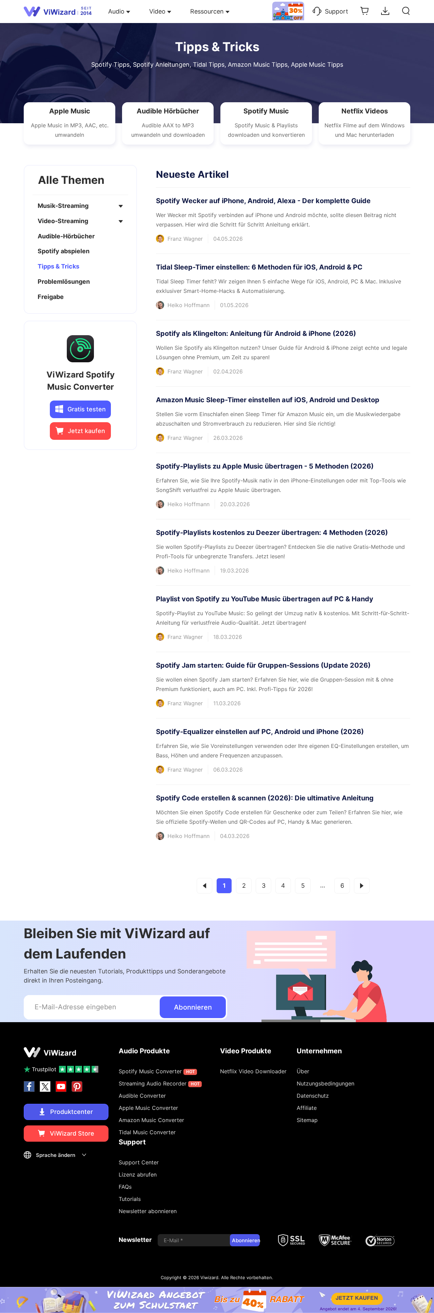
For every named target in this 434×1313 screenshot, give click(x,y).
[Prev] (204, 886)
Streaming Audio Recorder (159, 1083)
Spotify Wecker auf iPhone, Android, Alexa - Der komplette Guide (263, 201)
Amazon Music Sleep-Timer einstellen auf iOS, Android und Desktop (267, 400)
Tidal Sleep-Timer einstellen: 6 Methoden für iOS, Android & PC (259, 267)
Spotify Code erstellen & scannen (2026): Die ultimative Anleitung (265, 798)
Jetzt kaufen (85, 431)
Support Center (139, 1162)
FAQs (125, 1186)
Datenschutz (313, 1095)
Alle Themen (71, 180)
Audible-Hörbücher (66, 236)
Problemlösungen (64, 281)
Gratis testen (86, 409)
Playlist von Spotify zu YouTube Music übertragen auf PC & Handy (264, 599)
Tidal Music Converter (147, 1132)
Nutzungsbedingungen (325, 1083)
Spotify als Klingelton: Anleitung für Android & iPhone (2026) (256, 333)
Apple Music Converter (148, 1107)
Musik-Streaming (63, 206)
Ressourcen (207, 11)
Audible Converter (142, 1095)
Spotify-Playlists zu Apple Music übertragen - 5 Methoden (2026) (265, 466)
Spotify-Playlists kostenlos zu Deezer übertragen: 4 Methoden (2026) (272, 533)
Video (157, 11)
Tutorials (130, 1199)
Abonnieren (193, 1007)
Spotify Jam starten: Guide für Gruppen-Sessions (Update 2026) (263, 665)
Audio (116, 11)
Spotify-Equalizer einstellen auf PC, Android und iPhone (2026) (260, 732)
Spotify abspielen (64, 251)
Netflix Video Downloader (253, 1071)
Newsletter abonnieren (148, 1211)
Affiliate (307, 1107)
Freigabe (51, 296)
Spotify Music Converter (157, 1071)
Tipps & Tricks (58, 266)
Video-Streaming (63, 220)
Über (303, 1071)
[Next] (362, 886)
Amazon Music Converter (151, 1120)
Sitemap (307, 1120)
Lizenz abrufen (138, 1174)
